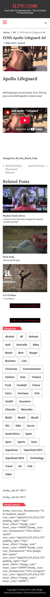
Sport (8, 441)
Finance (36, 377)
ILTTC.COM (25, 6)
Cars (24, 360)
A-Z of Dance (9, 295)
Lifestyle (10, 409)
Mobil (8, 417)
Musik (34, 417)
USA (30, 466)
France (36, 385)
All (17, 158)
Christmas (11, 369)
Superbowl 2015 (33, 450)
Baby (36, 344)
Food (8, 385)
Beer (21, 352)
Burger (33, 352)
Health (9, 401)
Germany (23, 393)
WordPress (40, 592)
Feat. (35, 158)
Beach (28, 158)
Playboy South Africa (14, 215)
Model (21, 417)
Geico (8, 393)
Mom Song (8, 256)
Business (10, 360)
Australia (21, 344)
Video (8, 474)
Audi (8, 344)
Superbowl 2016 (14, 458)
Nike (18, 425)
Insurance (25, 401)
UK (20, 466)
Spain (28, 433)
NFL (7, 425)
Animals (33, 336)
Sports (21, 441)
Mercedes (27, 409)
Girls (37, 393)
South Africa (12, 433)
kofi (23, 43)
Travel (8, 466)
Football (22, 385)
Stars (34, 441)
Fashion (9, 377)
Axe (22, 158)
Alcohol (9, 336)
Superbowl (11, 450)
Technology (37, 458)
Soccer (31, 425)
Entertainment (32, 369)
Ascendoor (17, 592)
